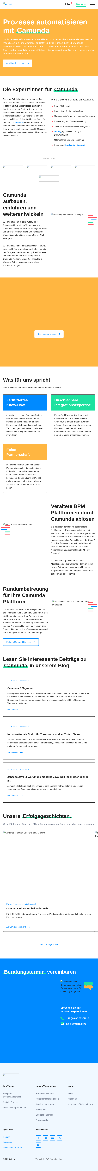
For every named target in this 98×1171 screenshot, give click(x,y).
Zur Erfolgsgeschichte (16, 927)
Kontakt (81, 4)
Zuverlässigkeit (43, 1120)
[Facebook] (38, 1137)
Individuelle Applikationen (14, 1107)
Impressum (8, 1142)
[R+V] (85, 168)
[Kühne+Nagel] (37, 168)
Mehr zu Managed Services (18, 642)
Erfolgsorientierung (44, 1115)
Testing (57, 131)
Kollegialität (41, 1109)
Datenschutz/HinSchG (13, 1148)
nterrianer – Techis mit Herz (80, 1104)
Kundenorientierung (45, 1104)
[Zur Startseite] (11, 4)
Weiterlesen (12, 710)
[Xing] (38, 1145)
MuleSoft (19, 122)
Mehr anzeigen (47, 944)
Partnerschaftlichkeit (45, 1093)
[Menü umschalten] (92, 4)
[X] (59, 1137)
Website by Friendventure (49, 1159)
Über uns (72, 1099)
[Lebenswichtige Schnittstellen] (61, 168)
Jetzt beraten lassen (15, 63)
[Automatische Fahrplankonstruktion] (49, 178)
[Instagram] (45, 1137)
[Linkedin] (52, 1137)
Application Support (75, 145)
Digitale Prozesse (11, 1102)
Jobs (67, 4)
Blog (70, 1093)
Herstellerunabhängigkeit (47, 1099)
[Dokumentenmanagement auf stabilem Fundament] (13, 168)
